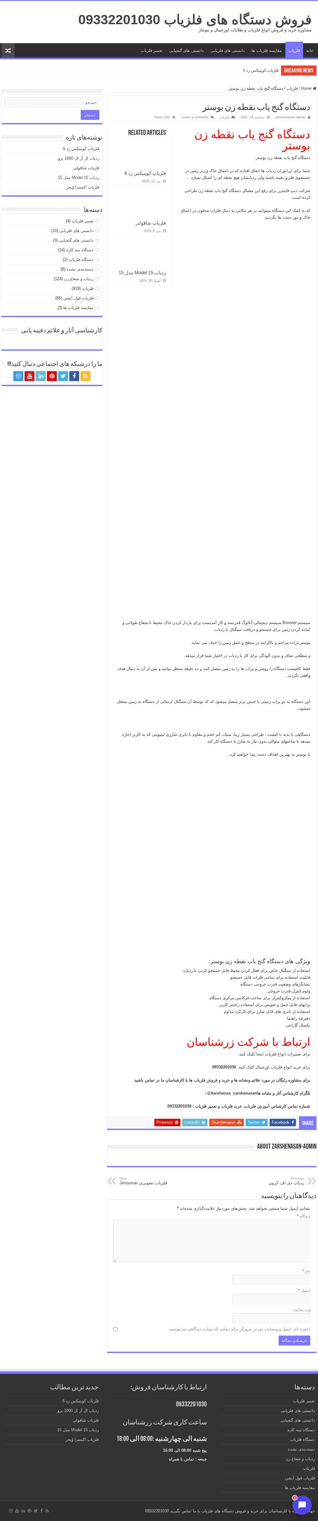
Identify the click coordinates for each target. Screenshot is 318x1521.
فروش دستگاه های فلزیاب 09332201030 (195, 19)
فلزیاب (294, 50)
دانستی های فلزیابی (228, 50)
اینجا (259, 1054)
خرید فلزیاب (231, 1106)
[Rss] (85, 376)
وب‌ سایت (301, 1309)
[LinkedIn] (41, 376)
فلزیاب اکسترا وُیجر (82, 187)
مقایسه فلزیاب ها (267, 50)
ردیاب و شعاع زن (78, 278)
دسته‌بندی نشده (79, 269)
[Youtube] (29, 376)
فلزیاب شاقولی (150, 222)
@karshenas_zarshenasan (232, 1093)
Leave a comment (194, 117)
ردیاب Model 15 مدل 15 (142, 272)
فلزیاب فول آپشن (78, 298)
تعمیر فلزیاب (151, 50)
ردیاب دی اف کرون (286, 1181)
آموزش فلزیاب (257, 1106)
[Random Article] (8, 50)
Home (307, 88)
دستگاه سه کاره (79, 250)
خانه (309, 50)
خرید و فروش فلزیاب (212, 1080)
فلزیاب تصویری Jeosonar (143, 1181)
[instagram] (18, 376)
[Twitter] (63, 376)
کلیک (249, 1067)
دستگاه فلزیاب (81, 259)
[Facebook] (74, 376)
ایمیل (304, 1290)
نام (306, 1271)
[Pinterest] (52, 376)
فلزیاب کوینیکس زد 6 (261, 70)
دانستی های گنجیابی (186, 50)
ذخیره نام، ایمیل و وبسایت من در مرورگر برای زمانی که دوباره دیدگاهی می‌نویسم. (239, 1329)
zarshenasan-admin (290, 117)
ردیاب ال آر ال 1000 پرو (78, 158)
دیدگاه (303, 1216)
